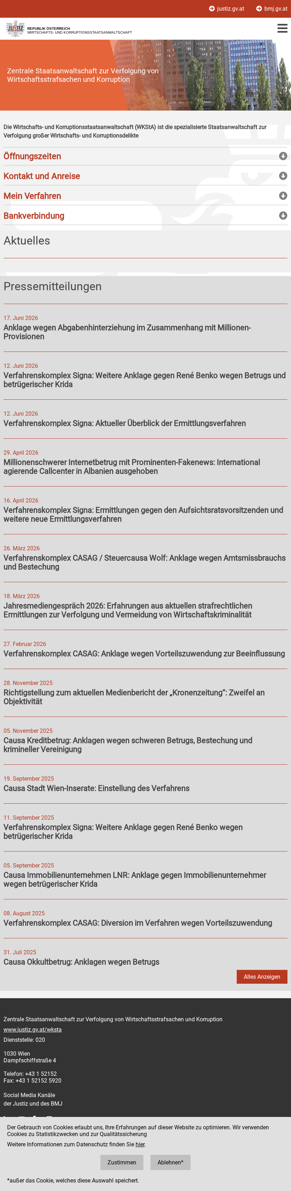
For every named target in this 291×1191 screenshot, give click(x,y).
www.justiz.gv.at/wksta (33, 1029)
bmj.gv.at (275, 8)
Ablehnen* (170, 1162)
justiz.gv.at (231, 8)
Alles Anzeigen (262, 976)
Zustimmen (122, 1162)
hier (140, 1144)
